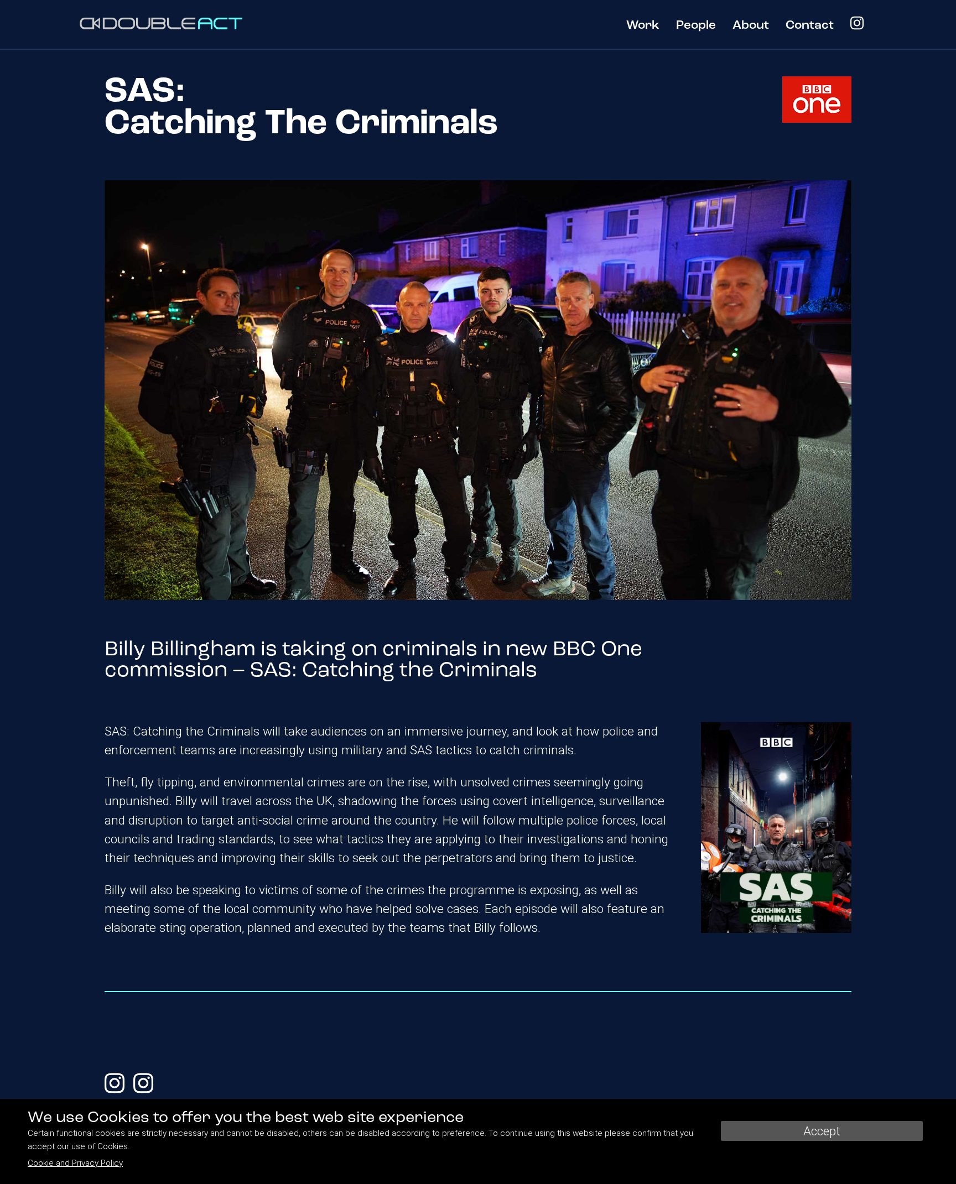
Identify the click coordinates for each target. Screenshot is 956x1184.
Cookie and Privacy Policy (75, 1163)
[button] (643, 31)
